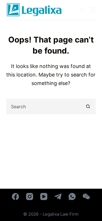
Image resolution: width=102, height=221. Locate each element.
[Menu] (93, 10)
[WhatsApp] (72, 196)
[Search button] (88, 106)
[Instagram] (29, 196)
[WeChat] (86, 196)
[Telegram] (57, 196)
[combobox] (44, 106)
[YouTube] (43, 196)
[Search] (82, 10)
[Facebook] (15, 196)
